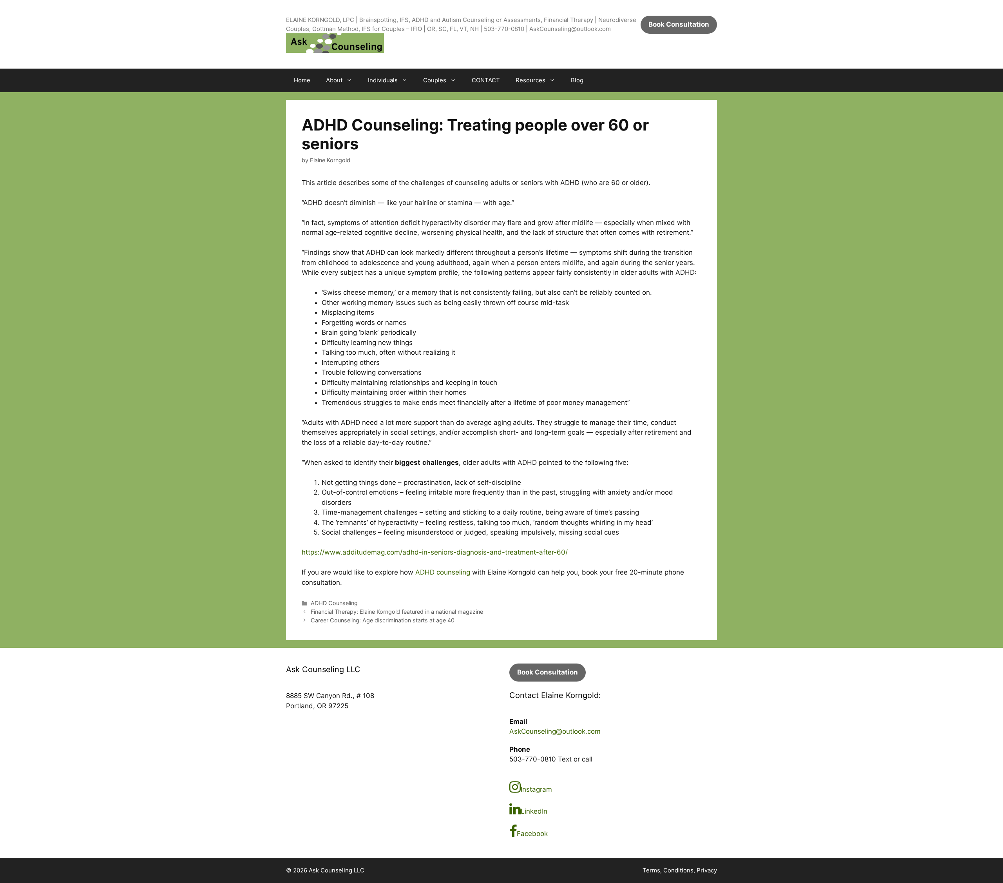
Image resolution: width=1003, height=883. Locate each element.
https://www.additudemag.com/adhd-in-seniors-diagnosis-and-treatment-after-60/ (435, 552)
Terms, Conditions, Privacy (680, 870)
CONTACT (486, 80)
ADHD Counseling (334, 603)
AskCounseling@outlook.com (555, 731)
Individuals (383, 80)
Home (302, 80)
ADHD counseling (442, 572)
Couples (434, 80)
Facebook (532, 834)
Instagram (536, 789)
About (334, 80)
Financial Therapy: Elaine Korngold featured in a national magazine (397, 611)
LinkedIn (534, 811)
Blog (577, 80)
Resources (530, 80)
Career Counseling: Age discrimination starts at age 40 (382, 620)
